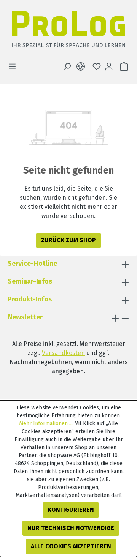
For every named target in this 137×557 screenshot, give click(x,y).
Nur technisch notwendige (70, 528)
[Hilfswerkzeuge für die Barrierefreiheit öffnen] (82, 66)
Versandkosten (63, 353)
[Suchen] (67, 66)
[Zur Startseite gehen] (68, 31)
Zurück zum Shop (68, 240)
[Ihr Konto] (109, 66)
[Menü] (14, 66)
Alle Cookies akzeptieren (71, 546)
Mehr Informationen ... (46, 423)
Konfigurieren (71, 509)
